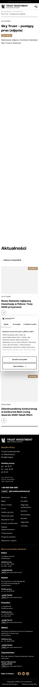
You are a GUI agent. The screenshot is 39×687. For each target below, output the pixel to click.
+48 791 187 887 (6, 664)
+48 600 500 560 (9, 487)
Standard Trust (7, 520)
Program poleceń (8, 537)
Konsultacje (25, 515)
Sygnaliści (25, 522)
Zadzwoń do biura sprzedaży (18, 1)
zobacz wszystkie (12, 260)
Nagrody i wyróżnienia (26, 506)
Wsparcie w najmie (8, 541)
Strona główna (6, 11)
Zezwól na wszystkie (19, 359)
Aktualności (17, 11)
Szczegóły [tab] (16, 324)
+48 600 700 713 (6, 620)
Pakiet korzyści (7, 516)
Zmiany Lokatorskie (9, 523)
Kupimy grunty (7, 512)
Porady (24, 497)
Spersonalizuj (18, 366)
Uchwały (24, 526)
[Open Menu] (35, 6)
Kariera (24, 511)
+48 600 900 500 (6, 570)
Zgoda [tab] (6, 324)
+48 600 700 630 (6, 595)
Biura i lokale (6, 505)
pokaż (4, 491)
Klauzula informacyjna (10, 684)
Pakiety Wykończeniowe (7, 528)
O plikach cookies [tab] (30, 324)
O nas (3, 508)
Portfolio (24, 501)
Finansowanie (6, 533)
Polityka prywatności (29, 684)
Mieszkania (5, 497)
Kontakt (24, 518)
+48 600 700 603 (6, 645)
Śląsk (3, 501)
